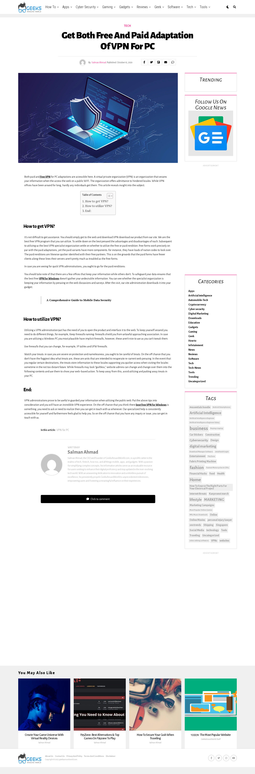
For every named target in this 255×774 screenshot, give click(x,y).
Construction (212, 434)
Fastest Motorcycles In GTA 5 (217, 468)
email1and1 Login (222, 452)
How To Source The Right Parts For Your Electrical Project (208, 487)
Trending (193, 376)
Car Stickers (196, 434)
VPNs (214, 540)
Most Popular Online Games (201, 510)
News (191, 349)
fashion (197, 467)
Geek (157, 7)
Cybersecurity (199, 440)
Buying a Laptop (216, 428)
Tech (189, 7)
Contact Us (60, 756)
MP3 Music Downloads (198, 515)
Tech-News (194, 367)
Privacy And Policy (74, 756)
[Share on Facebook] (144, 62)
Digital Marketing (198, 313)
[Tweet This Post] (151, 62)
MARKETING (214, 500)
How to (50, 7)
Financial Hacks (198, 473)
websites (224, 540)
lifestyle (196, 500)
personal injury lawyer (220, 520)
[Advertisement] (211, 219)
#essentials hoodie (200, 407)
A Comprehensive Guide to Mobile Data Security (78, 300)
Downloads (195, 318)
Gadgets (124, 7)
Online (213, 514)
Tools (203, 7)
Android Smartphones (221, 407)
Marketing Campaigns (202, 505)
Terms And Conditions (94, 756)
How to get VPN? (96, 201)
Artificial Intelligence (200, 295)
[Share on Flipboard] (158, 62)
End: (88, 211)
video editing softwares (199, 540)
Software (174, 7)
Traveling (195, 535)
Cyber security (86, 7)
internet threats (198, 493)
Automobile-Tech (198, 300)
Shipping (208, 525)
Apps (65, 7)
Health (220, 473)
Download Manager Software (201, 452)
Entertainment (197, 456)
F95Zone (211, 456)
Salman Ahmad (99, 62)
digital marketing (203, 446)
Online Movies (197, 520)
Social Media (197, 530)
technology (212, 530)
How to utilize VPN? (98, 206)
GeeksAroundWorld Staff (210, 739)
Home (195, 480)
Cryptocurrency (197, 304)
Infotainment (195, 345)
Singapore (222, 525)
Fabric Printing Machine (203, 461)
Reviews (142, 7)
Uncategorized (197, 381)
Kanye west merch (219, 493)
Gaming (107, 7)
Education (194, 322)
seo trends (195, 525)
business (199, 428)
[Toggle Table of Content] (108, 196)
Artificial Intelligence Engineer (202, 418)
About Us (49, 756)
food (212, 473)
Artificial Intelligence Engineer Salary (204, 422)
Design (215, 440)
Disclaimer (111, 756)
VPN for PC (63, 430)
